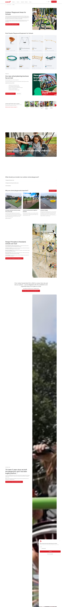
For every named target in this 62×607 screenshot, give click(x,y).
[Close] (60, 541)
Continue (50, 551)
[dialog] (31, 303)
